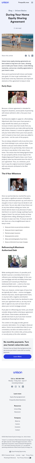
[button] (31, 2)
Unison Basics (20, 11)
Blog (10, 11)
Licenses (18, 455)
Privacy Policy (29, 455)
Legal (23, 455)
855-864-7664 (20, 378)
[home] (5, 2)
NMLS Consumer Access (8, 455)
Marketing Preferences (10, 458)
